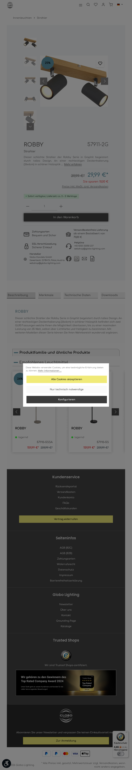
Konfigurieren (66, 399)
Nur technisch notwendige (67, 389)
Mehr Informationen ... (50, 370)
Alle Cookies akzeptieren (66, 379)
